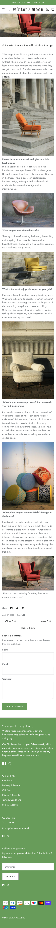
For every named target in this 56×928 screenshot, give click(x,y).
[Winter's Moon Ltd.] (28, 9)
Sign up (10, 876)
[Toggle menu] (3, 9)
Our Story (7, 780)
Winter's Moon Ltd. (16, 917)
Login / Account (10, 804)
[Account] (46, 9)
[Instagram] (9, 763)
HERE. (7, 76)
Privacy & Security (11, 795)
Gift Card (6, 790)
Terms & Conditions (11, 799)
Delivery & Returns (11, 785)
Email (5, 664)
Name (5, 649)
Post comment (14, 706)
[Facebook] (4, 763)
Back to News (28, 628)
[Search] (9, 9)
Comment (7, 679)
